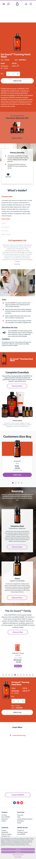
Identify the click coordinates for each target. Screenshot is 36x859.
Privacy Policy (18, 857)
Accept (18, 849)
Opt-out (18, 852)
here (30, 845)
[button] (13, 483)
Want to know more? (18, 854)
